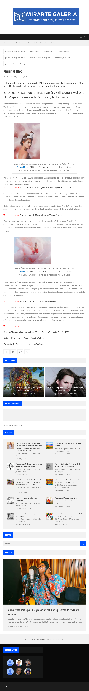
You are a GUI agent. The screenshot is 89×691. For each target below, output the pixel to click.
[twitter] (13, 351)
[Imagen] (44, 582)
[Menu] (4, 37)
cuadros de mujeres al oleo (15, 51)
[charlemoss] (19, 671)
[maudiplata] (27, 671)
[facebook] (6, 351)
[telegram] (27, 351)
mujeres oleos (49, 51)
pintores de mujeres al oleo (15, 58)
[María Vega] (10, 671)
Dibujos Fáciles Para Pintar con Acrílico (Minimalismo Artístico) (33, 43)
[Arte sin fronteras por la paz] (19, 662)
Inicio (5, 686)
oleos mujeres (64, 51)
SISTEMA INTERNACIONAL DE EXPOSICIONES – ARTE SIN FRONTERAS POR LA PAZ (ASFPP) (29, 482)
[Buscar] (84, 37)
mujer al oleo (34, 51)
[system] (81, 37)
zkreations (40, 639)
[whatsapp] (20, 351)
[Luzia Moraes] (27, 662)
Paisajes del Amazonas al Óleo (66, 498)
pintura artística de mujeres (40, 58)
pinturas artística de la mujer (15, 64)
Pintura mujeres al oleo (63, 58)
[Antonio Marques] (10, 662)
